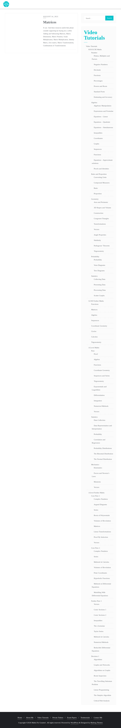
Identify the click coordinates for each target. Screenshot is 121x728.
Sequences (98, 149)
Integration (98, 401)
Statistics (94, 276)
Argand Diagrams (100, 504)
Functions (97, 155)
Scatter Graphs (99, 295)
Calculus (94, 337)
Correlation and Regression (98, 441)
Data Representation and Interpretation (102, 427)
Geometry (95, 199)
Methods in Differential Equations (101, 585)
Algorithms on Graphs (102, 670)
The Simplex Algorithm (102, 695)
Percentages (98, 81)
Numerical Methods (101, 406)
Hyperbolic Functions (102, 578)
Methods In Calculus (101, 562)
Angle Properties (100, 235)
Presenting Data (99, 285)
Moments (97, 482)
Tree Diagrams (99, 271)
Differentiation (99, 395)
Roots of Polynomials (102, 515)
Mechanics (95, 465)
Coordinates (98, 138)
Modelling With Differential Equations (100, 594)
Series (96, 510)
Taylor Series (98, 631)
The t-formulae (99, 626)
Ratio (96, 188)
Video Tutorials (91, 46)
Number (94, 53)
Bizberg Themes (97, 723)
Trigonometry (99, 251)
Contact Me (98, 718)
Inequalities (98, 133)
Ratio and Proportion (99, 174)
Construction (98, 213)
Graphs (96, 144)
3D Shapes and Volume (102, 208)
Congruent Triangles (101, 218)
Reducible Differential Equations (101, 649)
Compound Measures (102, 183)
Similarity (97, 240)
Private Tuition (57, 718)
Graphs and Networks (102, 665)
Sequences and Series (102, 376)
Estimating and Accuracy (103, 97)
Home (20, 718)
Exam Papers (72, 718)
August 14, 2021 (50, 16)
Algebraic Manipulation (102, 106)
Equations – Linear (101, 117)
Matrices (49, 22)
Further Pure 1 (96, 601)
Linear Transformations (102, 532)
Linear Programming (101, 690)
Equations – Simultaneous (103, 127)
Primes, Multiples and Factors (101, 57)
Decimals (97, 70)
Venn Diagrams (99, 265)
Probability (95, 257)
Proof (96, 354)
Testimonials (85, 718)
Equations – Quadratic (102, 122)
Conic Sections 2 (100, 615)
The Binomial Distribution (103, 454)
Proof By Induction (101, 537)
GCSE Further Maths (96, 301)
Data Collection (99, 420)
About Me (29, 718)
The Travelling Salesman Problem (102, 682)
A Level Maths (94, 348)
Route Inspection (100, 676)
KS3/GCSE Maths (95, 49)
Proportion (98, 194)
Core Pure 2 (95, 548)
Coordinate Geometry (99, 326)
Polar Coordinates (100, 573)
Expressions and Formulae (103, 111)
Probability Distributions (103, 448)
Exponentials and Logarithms (99, 388)
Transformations (100, 224)
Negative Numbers (101, 64)
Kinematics (98, 468)
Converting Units (100, 177)
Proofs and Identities (101, 169)
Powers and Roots (100, 86)
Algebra (94, 102)
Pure (93, 351)
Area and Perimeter (101, 202)
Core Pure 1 (95, 496)
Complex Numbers (101, 499)
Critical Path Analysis (102, 701)
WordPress (74, 723)
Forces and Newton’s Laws (100, 474)
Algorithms (98, 659)
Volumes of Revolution (102, 521)
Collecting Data (99, 279)
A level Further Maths (96, 493)
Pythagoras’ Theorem (102, 246)
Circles (93, 331)
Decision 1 (95, 656)
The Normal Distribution (103, 459)
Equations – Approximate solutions (102, 161)
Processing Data (100, 290)
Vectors (96, 229)
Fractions (97, 75)
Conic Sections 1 (100, 610)
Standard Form (99, 92)
